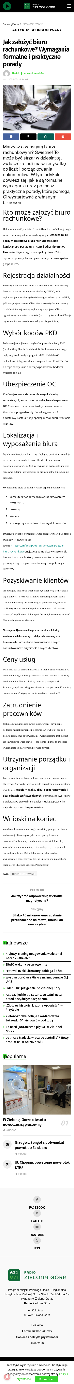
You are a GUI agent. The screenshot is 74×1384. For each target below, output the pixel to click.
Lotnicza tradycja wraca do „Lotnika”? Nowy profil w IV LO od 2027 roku (37, 1040)
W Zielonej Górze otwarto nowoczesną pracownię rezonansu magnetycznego (25, 1122)
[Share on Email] (63, 136)
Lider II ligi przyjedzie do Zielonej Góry (33, 988)
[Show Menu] (69, 6)
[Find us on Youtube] (37, 1226)
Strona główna (11, 24)
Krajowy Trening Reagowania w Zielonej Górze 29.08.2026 (34, 956)
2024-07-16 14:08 (18, 79)
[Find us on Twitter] (37, 1213)
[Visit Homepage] (39, 6)
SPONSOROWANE (33, 24)
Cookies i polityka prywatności (37, 1337)
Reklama (37, 1325)
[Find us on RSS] (37, 1240)
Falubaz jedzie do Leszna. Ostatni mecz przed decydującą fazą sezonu (34, 997)
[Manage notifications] (7, 1377)
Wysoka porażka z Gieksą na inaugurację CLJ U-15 (37, 980)
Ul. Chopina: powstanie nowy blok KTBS (42, 1165)
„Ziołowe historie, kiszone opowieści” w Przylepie (34, 1008)
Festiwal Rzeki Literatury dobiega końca (34, 971)
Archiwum (37, 1343)
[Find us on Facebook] (37, 1199)
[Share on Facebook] (11, 136)
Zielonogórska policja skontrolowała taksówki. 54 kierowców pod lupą (32, 1018)
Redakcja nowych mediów (28, 73)
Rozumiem (46, 1379)
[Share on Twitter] (28, 136)
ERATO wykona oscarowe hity (26, 964)
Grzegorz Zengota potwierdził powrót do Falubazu (39, 1145)
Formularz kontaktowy (37, 1331)
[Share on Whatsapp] (45, 136)
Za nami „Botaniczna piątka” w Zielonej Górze (34, 1029)
